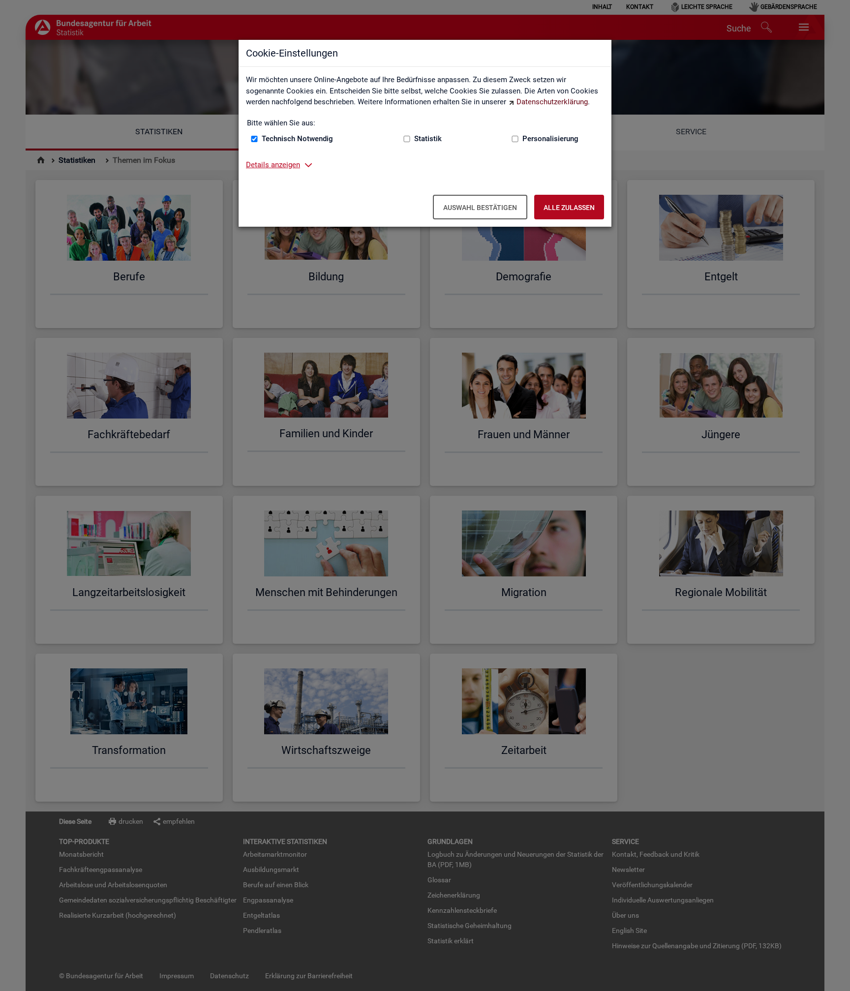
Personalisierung (550, 138)
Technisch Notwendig (297, 138)
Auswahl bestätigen (480, 207)
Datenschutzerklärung (552, 101)
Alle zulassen (569, 207)
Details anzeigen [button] (273, 164)
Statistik (428, 138)
